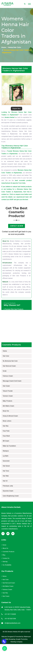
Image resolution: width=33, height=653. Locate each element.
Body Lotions (7, 421)
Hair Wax (5, 426)
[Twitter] (8, 533)
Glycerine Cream (8, 491)
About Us (5, 548)
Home (3, 47)
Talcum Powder (8, 391)
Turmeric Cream (8, 396)
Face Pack (6, 431)
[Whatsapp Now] (4, 641)
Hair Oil (5, 481)
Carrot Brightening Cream (11, 496)
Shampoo (6, 451)
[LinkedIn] (12, 533)
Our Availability (7, 565)
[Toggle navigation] (29, 4)
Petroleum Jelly (8, 486)
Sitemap (5, 561)
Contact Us (6, 558)
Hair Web (6, 476)
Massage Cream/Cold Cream (12, 381)
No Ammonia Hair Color (10, 361)
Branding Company (16, 642)
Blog (4, 555)
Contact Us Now (16, 226)
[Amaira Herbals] (7, 4)
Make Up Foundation (9, 446)
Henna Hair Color (14, 47)
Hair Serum (6, 466)
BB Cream (6, 441)
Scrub (4, 371)
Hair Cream (6, 386)
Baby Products (7, 401)
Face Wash (6, 436)
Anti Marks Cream (8, 406)
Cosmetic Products (8, 551)
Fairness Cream (8, 376)
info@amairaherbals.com (12, 623)
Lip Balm (5, 456)
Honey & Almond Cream (10, 416)
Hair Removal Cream (9, 366)
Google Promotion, (22, 639)
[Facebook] (3, 533)
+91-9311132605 (10, 614)
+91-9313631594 (10, 619)
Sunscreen (6, 461)
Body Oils (6, 411)
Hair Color (6, 356)
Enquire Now (16, 108)
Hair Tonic (6, 471)
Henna (5, 351)
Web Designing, (10, 639)
